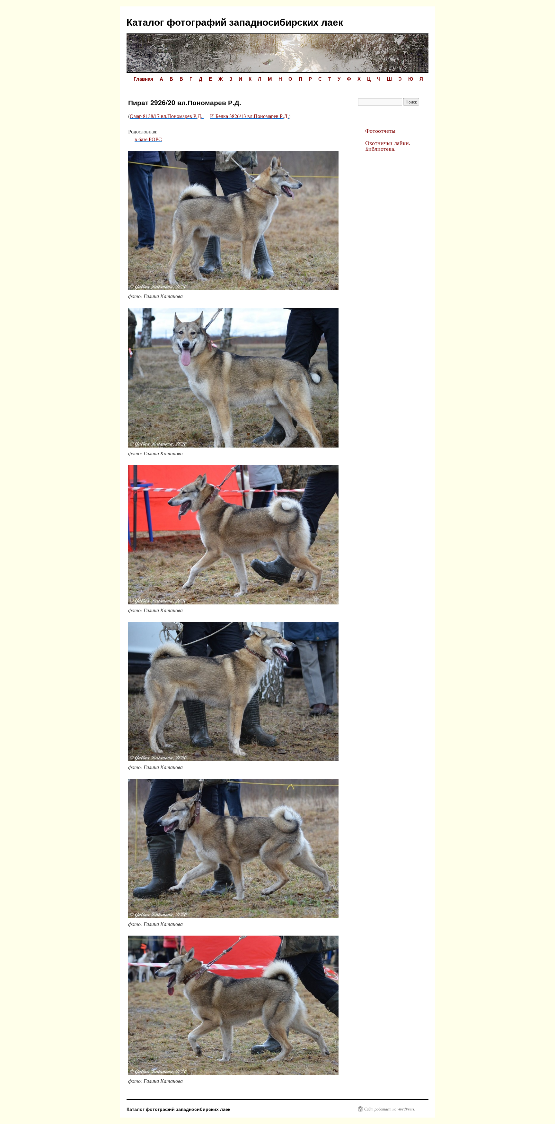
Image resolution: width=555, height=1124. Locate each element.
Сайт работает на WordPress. (389, 1108)
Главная (143, 78)
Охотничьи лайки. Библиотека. (387, 145)
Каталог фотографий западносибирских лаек (235, 22)
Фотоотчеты (380, 130)
